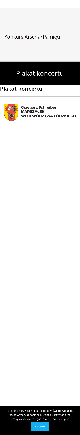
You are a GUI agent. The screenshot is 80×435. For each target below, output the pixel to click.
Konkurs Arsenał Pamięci (32, 36)
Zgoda (40, 426)
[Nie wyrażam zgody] (75, 420)
